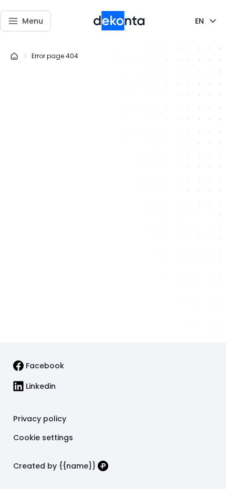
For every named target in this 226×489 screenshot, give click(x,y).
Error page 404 (55, 55)
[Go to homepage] (119, 21)
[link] (38, 365)
